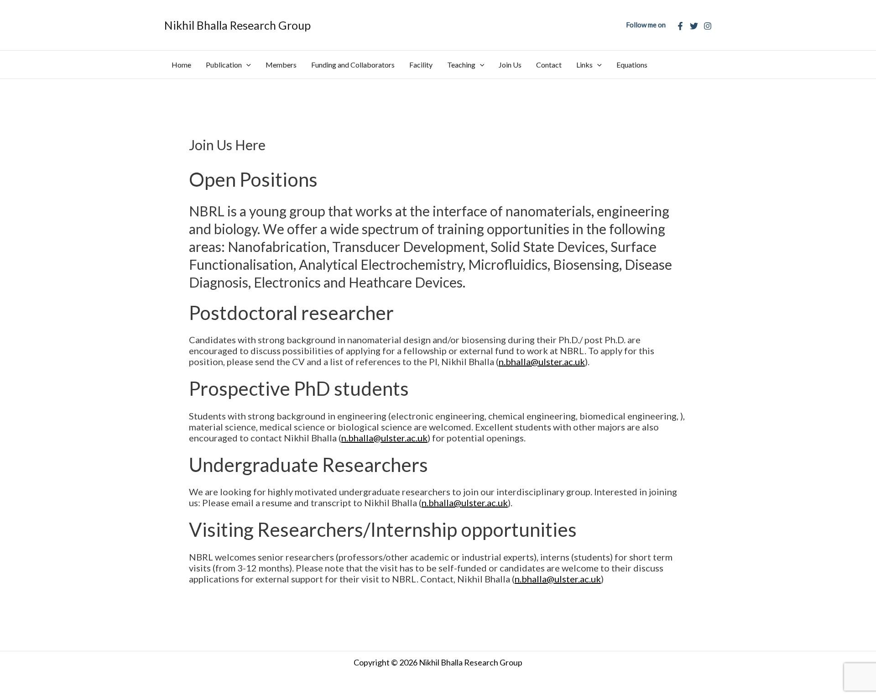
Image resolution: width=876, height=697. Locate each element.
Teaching (461, 64)
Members (281, 64)
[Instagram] (708, 26)
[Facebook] (680, 26)
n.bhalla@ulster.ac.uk (542, 361)
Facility (421, 64)
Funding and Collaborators (353, 64)
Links (584, 64)
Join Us (510, 64)
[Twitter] (694, 26)
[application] (246, 64)
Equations (631, 64)
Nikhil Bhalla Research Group (237, 25)
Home (181, 64)
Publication (224, 64)
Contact (549, 64)
